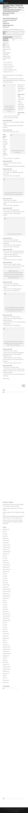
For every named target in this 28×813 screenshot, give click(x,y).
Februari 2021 (6, 644)
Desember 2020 (6, 647)
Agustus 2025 (6, 553)
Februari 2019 (6, 680)
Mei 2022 (5, 627)
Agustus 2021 (6, 638)
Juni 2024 (5, 576)
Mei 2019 (5, 678)
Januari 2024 (6, 587)
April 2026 (5, 536)
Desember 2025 (6, 545)
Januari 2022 (6, 636)
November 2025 (6, 547)
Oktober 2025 (6, 549)
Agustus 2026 (6, 529)
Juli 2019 (5, 675)
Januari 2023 (6, 611)
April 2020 (5, 660)
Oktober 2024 (6, 567)
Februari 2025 (6, 562)
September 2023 (6, 596)
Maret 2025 (5, 560)
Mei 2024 (5, 578)
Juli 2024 (5, 573)
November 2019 (6, 669)
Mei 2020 (5, 658)
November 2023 (6, 591)
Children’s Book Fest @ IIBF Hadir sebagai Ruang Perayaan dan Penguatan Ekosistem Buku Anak (13, 521)
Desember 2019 (6, 667)
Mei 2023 (5, 605)
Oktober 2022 (6, 618)
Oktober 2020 (6, 651)
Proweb (17, 811)
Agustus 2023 (6, 598)
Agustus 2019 (6, 673)
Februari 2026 (6, 540)
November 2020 (6, 649)
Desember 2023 (6, 589)
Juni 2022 (5, 624)
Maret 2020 (5, 662)
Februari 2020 (6, 664)
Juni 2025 (5, 556)
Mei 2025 (5, 558)
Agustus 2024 (6, 571)
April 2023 (5, 607)
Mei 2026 (5, 534)
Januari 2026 (6, 542)
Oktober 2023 (6, 593)
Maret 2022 (5, 631)
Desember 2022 (6, 613)
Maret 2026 (5, 538)
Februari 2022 (6, 633)
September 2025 (6, 551)
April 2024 (5, 580)
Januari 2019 (6, 682)
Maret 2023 (5, 609)
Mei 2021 (5, 640)
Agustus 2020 (6, 656)
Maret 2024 (5, 582)
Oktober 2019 (6, 671)
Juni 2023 (5, 602)
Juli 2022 (5, 622)
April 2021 (5, 642)
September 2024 (6, 569)
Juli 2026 (5, 531)
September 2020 (6, 653)
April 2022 (5, 629)
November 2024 (6, 565)
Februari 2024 (6, 585)
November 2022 (6, 616)
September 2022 (6, 620)
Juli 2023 (5, 600)
